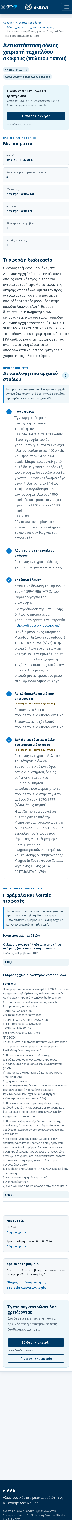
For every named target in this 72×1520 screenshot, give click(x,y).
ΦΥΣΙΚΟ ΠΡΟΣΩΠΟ (16, 69)
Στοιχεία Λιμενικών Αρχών (26, 1288)
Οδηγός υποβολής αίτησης (26, 1282)
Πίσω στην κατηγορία (36, 1358)
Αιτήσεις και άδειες (28, 22)
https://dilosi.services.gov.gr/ (37, 625)
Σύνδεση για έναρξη (36, 116)
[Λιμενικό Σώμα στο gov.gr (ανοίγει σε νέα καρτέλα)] (10, 6)
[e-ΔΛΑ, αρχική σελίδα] (37, 7)
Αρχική (7, 22)
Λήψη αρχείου (16, 1232)
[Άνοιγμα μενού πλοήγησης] (66, 7)
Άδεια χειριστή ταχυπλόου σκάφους (30, 27)
